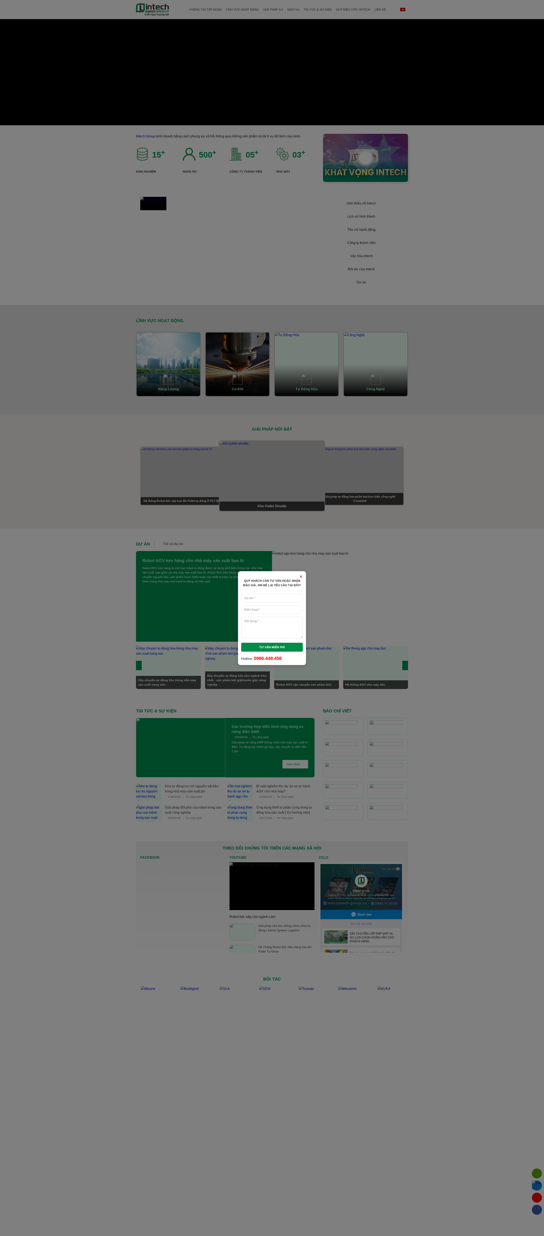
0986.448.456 (268, 658)
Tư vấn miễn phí (272, 647)
